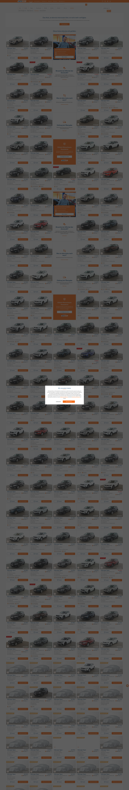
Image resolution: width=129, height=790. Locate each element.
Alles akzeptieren (69, 401)
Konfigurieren (58, 401)
